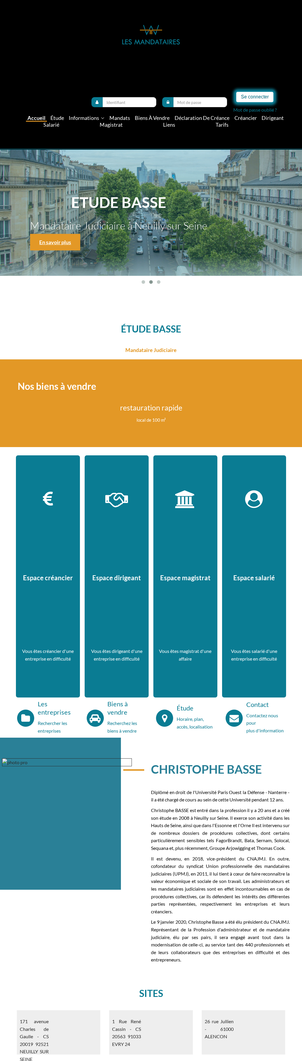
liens (169, 125)
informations (84, 118)
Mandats (119, 118)
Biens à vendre (152, 118)
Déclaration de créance (202, 118)
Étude (57, 118)
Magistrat (111, 125)
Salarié (51, 125)
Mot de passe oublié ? (255, 110)
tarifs (222, 125)
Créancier (245, 118)
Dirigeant (273, 118)
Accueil (36, 118)
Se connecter (255, 96)
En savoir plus (106, 242)
